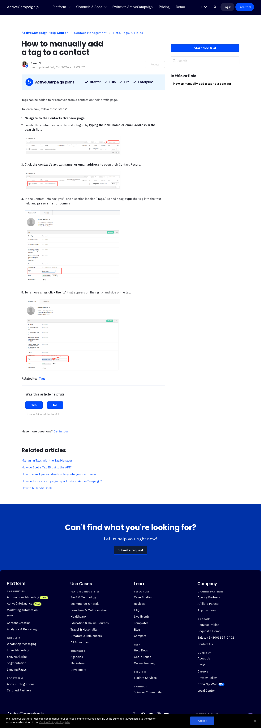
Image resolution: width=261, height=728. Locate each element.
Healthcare (78, 616)
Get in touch (61, 431)
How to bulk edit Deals (37, 488)
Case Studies (143, 597)
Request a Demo (209, 631)
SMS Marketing (17, 656)
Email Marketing (18, 650)
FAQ (136, 610)
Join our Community (148, 692)
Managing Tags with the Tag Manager (47, 460)
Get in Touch (142, 657)
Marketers (78, 663)
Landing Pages (17, 669)
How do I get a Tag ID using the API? (47, 467)
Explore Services (145, 678)
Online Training (144, 663)
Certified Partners (19, 690)
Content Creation (19, 623)
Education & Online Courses (90, 623)
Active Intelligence (19, 603)
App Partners (207, 610)
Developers (78, 670)
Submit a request (130, 550)
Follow (155, 64)
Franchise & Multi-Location (89, 610)
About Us (204, 658)
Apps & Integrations (20, 684)
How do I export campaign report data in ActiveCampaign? (62, 481)
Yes (34, 405)
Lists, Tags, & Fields (128, 33)
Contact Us (205, 644)
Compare (140, 636)
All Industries (80, 642)
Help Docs (141, 650)
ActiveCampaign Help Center (45, 33)
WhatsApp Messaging (21, 644)
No (55, 405)
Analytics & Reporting (21, 629)
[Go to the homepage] (23, 7)
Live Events (142, 616)
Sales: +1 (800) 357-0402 (216, 637)
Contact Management (90, 33)
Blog (137, 629)
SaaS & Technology (83, 597)
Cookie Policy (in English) (54, 722)
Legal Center (206, 691)
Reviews (139, 603)
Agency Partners (209, 597)
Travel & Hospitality (84, 629)
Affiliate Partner (209, 603)
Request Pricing (208, 625)
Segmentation (16, 663)
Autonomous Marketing (23, 597)
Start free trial (205, 48)
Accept (202, 721)
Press (201, 665)
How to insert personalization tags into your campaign (59, 474)
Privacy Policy (207, 678)
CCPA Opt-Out (207, 684)
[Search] (215, 7)
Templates (141, 623)
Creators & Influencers (86, 636)
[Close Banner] (255, 721)
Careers (203, 671)
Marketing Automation (22, 610)
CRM (10, 616)
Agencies (77, 657)
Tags (42, 378)
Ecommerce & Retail (85, 603)
